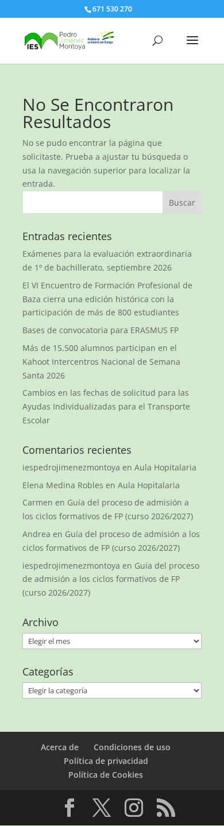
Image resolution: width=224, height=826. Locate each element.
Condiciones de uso (132, 747)
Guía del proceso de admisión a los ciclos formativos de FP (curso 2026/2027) (110, 579)
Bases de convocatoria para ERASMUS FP (100, 330)
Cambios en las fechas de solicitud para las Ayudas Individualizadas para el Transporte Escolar (106, 406)
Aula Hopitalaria (165, 467)
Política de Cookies (105, 774)
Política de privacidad (106, 760)
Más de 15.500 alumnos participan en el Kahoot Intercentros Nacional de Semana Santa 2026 (101, 361)
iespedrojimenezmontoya (71, 467)
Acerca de (60, 747)
